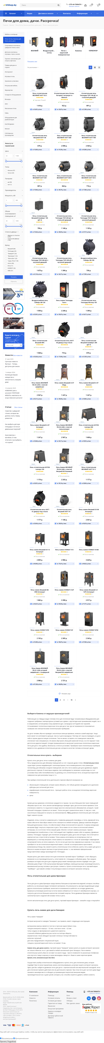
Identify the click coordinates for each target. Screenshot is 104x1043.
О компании (33, 995)
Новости (32, 998)
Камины (78, 51)
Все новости (17, 355)
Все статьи (18, 407)
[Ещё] (97, 13)
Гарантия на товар (55, 1003)
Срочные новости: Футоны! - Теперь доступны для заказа (12, 364)
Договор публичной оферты (55, 1017)
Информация (53, 992)
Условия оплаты (54, 998)
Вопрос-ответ (72, 998)
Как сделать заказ (73, 1003)
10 (71, 700)
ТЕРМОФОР (93, 51)
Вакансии (51, 1006)
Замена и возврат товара (54, 1012)
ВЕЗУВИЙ (34, 51)
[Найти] (58, 5)
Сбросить (14, 281)
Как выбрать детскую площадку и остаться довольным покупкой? (13, 426)
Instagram (99, 998)
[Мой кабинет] (85, 5)
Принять (3, 1041)
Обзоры (70, 1001)
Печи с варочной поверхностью (64, 53)
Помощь (51, 995)
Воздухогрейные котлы (49, 52)
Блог (68, 995)
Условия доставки (54, 1001)
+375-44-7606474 (74, 4)
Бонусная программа (55, 1009)
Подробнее (12, 1041)
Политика (33, 1001)
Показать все (32, 61)
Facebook (94, 998)
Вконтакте (89, 998)
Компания (33, 992)
